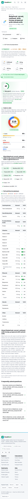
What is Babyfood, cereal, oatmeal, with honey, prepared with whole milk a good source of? (13, 418)
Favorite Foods (18, 470)
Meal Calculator (18, 462)
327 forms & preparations (11, 44)
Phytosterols (5, 308)
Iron (3, 279)
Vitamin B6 (4, 257)
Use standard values (9, 77)
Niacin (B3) (5, 254)
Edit (2, 77)
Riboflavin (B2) (5, 251)
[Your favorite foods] (18, 2)
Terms (16, 479)
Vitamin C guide (5, 477)
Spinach (4, 487)
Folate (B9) (4, 261)
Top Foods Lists (5, 464)
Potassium (4, 288)
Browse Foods (4, 462)
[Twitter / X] (6, 452)
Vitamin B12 (5, 263)
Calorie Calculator (19, 457)
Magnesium (5, 282)
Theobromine (5, 322)
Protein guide (4, 474)
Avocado (16, 487)
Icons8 (6, 493)
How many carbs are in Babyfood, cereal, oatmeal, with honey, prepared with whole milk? (13, 402)
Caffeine (4, 319)
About (16, 472)
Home (2, 7)
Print (23, 38)
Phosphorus (5, 285)
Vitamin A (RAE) (6, 233)
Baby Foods (8, 7)
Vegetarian (6, 49)
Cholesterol (5, 305)
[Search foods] (14, 2)
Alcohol (4, 316)
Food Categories (5, 457)
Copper (5, 297)
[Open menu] (25, 2)
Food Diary (17, 460)
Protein (4, 225)
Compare (14, 38)
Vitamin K (4, 245)
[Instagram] (9, 452)
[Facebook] (2, 452)
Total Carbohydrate (7, 208)
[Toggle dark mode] (21, 2)
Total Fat (4, 216)
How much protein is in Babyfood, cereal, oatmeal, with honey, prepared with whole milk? (13, 394)
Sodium (4, 291)
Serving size (4, 31)
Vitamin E (4, 242)
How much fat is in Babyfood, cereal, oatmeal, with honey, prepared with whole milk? (12, 410)
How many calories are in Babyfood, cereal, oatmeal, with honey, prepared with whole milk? (13, 386)
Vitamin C (4, 236)
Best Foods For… (5, 460)
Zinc (3, 294)
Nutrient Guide (4, 470)
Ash (3, 325)
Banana (12, 484)
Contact (17, 474)
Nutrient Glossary (5, 472)
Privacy (16, 477)
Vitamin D (4, 239)
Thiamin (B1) (5, 248)
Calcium (4, 276)
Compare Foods (18, 464)
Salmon (10, 487)
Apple (17, 484)
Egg (22, 484)
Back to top (5, 496)
